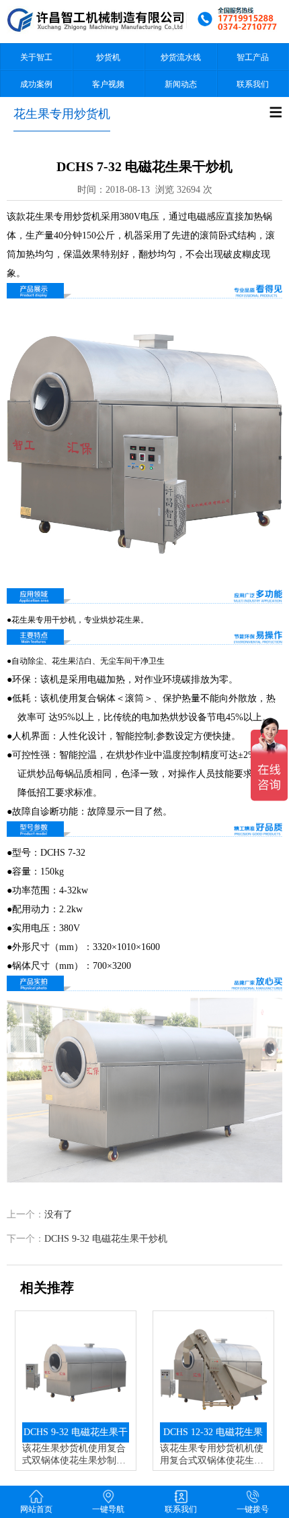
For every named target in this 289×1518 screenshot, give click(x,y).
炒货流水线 (181, 57)
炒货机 (108, 57)
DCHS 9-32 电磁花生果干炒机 (105, 1239)
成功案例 (36, 84)
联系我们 (253, 84)
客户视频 (108, 84)
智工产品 (253, 57)
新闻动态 (181, 84)
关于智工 (36, 57)
